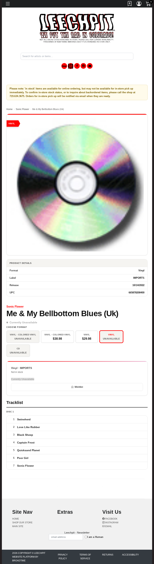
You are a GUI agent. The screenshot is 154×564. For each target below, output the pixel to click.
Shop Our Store (22, 522)
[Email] (90, 66)
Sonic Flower (22, 109)
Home (9, 109)
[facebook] (77, 66)
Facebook (111, 518)
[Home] (77, 28)
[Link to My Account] (139, 4)
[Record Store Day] (70, 66)
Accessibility (130, 554)
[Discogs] (64, 66)
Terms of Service (85, 556)
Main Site (17, 526)
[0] (148, 4)
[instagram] (83, 66)
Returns (107, 554)
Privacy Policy (63, 556)
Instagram (111, 522)
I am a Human (95, 537)
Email (108, 526)
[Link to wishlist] (129, 4)
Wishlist (79, 387)
